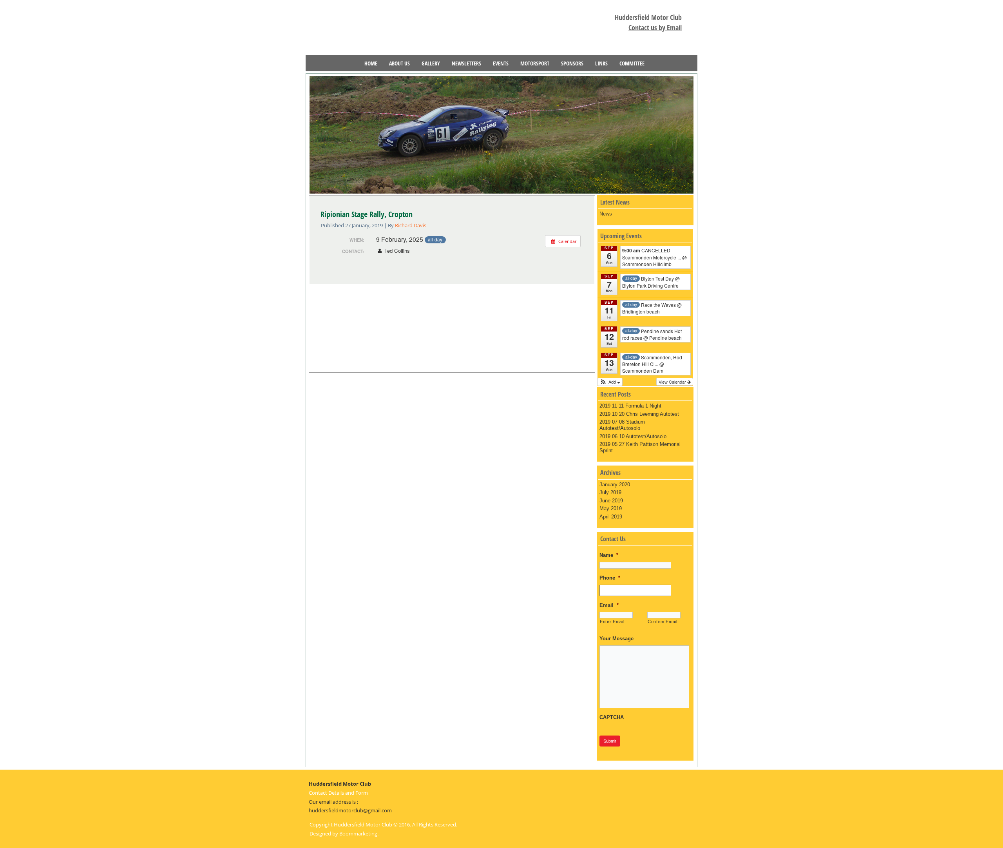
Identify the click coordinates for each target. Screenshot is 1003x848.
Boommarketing (358, 833)
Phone (609, 578)
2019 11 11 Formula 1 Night (630, 406)
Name (608, 555)
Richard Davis (410, 225)
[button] (610, 382)
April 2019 (610, 517)
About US (399, 63)
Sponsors (572, 63)
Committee (632, 63)
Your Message (616, 638)
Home (370, 63)
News (605, 214)
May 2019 (610, 508)
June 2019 (611, 501)
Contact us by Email (655, 27)
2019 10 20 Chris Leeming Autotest (639, 414)
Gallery (431, 63)
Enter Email (612, 621)
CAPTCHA (611, 717)
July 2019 (610, 492)
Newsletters (466, 63)
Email (609, 605)
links (601, 63)
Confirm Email (662, 621)
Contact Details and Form (338, 792)
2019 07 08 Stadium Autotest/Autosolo (622, 425)
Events (501, 63)
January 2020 (614, 484)
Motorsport (534, 63)
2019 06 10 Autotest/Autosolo (632, 436)
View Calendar (673, 382)
